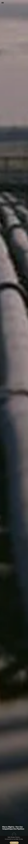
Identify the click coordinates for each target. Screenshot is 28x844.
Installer (14, 842)
